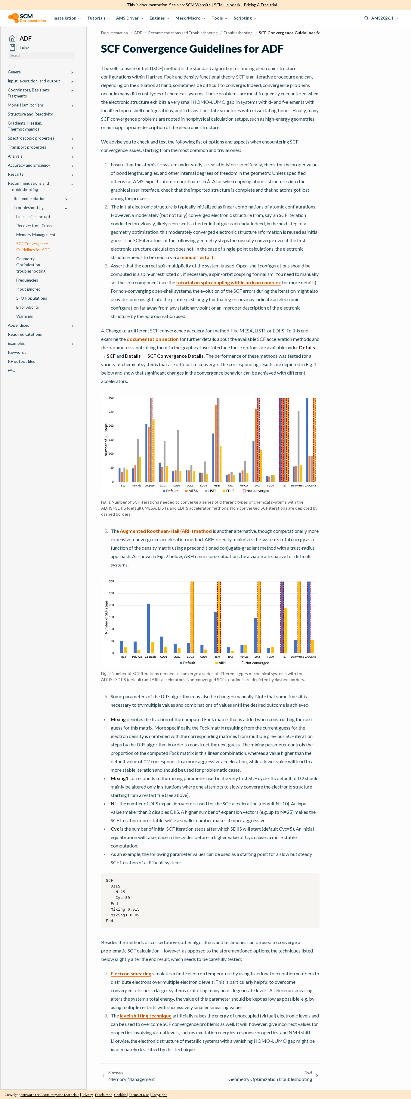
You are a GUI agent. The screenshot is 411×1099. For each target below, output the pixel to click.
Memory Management (36, 234)
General (15, 71)
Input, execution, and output (34, 81)
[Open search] (366, 18)
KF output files (21, 361)
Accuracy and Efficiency (29, 165)
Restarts (15, 174)
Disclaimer (103, 1095)
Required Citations (25, 334)
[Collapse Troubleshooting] (66, 208)
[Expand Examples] (72, 344)
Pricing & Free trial (260, 4)
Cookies (120, 1095)
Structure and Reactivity (30, 114)
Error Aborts (27, 307)
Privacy (87, 1095)
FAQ (12, 370)
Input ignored (28, 289)
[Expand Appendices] (72, 326)
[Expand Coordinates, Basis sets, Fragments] (72, 91)
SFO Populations (31, 298)
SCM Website (198, 4)
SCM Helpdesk (227, 4)
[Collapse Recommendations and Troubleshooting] (72, 184)
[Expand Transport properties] (72, 148)
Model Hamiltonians (26, 105)
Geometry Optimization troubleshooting (30, 264)
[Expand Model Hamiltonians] (72, 106)
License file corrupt (33, 216)
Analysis (15, 156)
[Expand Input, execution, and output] (72, 82)
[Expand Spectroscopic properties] (72, 139)
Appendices (18, 325)
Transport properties (27, 147)
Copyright (159, 1095)
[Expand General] (72, 73)
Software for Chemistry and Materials (49, 1095)
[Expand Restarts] (72, 175)
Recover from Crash (34, 225)
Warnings (24, 316)
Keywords (17, 352)
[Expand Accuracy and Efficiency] (72, 166)
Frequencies (27, 280)
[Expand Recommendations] (66, 199)
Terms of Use (139, 1095)
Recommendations (30, 198)
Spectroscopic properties (31, 138)
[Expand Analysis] (72, 157)
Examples (16, 343)
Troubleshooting (29, 207)
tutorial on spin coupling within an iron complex (228, 282)
